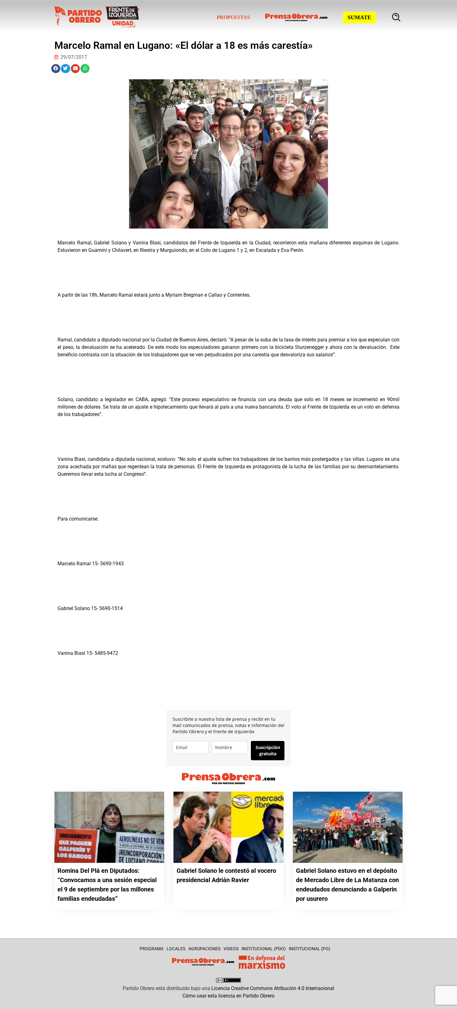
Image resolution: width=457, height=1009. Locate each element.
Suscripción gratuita (268, 750)
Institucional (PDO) (264, 948)
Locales (176, 948)
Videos (231, 948)
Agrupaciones (204, 948)
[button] (55, 68)
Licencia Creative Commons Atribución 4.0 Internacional (272, 988)
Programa (152, 948)
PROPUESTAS (233, 17)
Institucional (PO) (309, 948)
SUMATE (359, 17)
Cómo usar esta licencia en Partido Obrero (228, 996)
